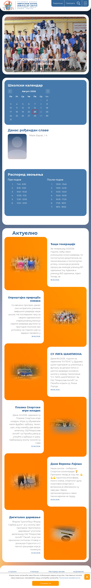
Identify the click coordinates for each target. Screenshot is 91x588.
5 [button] (54, 69)
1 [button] (37, 69)
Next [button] (82, 44)
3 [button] (45, 69)
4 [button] (50, 69)
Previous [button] (8, 44)
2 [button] (41, 69)
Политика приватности (69, 578)
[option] (45, 44)
